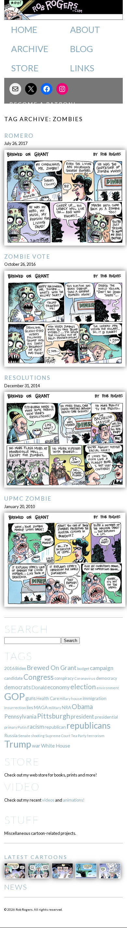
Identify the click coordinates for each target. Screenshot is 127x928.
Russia (11, 735)
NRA (66, 707)
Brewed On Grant (52, 667)
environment (107, 688)
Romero (19, 135)
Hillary (65, 698)
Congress (38, 677)
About (85, 29)
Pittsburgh (53, 716)
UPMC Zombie (28, 498)
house (76, 698)
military (55, 708)
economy (58, 687)
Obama (82, 706)
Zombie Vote (27, 256)
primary (10, 727)
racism (35, 726)
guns (30, 698)
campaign (101, 667)
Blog (81, 49)
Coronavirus (84, 678)
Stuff (21, 819)
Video (22, 786)
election (83, 686)
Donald (39, 687)
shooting (38, 736)
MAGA (41, 707)
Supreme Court (57, 736)
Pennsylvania (20, 716)
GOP (14, 696)
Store (24, 68)
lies (30, 707)
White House (55, 746)
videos (48, 800)
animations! (74, 800)
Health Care (47, 698)
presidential (106, 717)
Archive (29, 49)
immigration (94, 698)
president (82, 716)
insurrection (15, 707)
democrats (17, 687)
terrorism (96, 735)
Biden (20, 668)
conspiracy (64, 678)
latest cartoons (35, 857)
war (36, 745)
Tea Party (79, 736)
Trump (17, 744)
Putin (22, 727)
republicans (88, 725)
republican (55, 727)
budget (83, 668)
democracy (106, 678)
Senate (24, 735)
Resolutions (27, 377)
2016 (9, 668)
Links (82, 68)
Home (24, 29)
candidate (13, 678)
